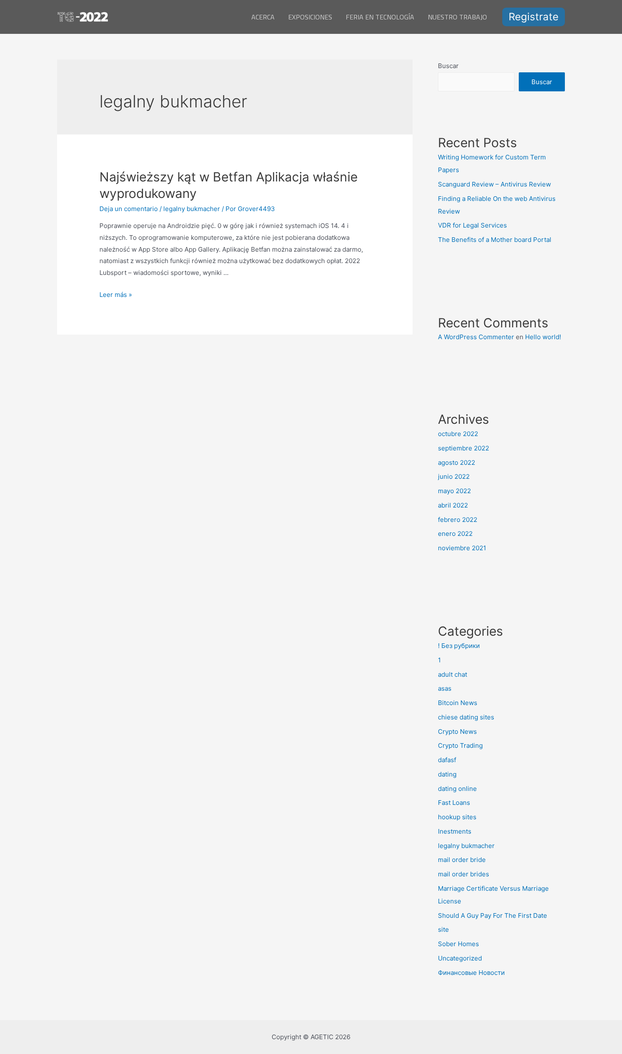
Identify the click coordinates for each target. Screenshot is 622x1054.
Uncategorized (460, 958)
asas (444, 688)
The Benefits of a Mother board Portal (494, 240)
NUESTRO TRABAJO (457, 17)
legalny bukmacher (191, 209)
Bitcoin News (457, 703)
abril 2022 (453, 505)
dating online (457, 789)
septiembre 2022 (463, 448)
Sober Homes (458, 944)
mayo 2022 (454, 491)
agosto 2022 (456, 462)
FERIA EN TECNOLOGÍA (380, 17)
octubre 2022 (458, 434)
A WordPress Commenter (476, 337)
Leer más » (115, 295)
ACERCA (263, 17)
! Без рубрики (459, 646)
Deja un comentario (128, 209)
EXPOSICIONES (310, 17)
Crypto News (457, 731)
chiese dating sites (466, 717)
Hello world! (543, 337)
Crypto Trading (460, 745)
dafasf (447, 760)
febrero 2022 (457, 520)
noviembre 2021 (462, 548)
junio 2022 (454, 476)
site (443, 929)
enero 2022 (455, 534)
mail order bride (462, 860)
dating (447, 774)
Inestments (454, 831)
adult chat (452, 674)
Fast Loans (454, 803)
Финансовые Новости (471, 973)
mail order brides (463, 874)
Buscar (448, 66)
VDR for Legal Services (472, 225)
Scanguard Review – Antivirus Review (494, 184)
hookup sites (457, 817)
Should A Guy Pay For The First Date (492, 915)
